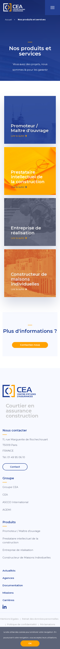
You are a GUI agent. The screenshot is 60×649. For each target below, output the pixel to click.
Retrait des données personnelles (40, 619)
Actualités (8, 570)
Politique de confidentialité (22, 624)
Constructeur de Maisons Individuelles (26, 557)
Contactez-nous (30, 344)
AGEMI (6, 509)
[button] (19, 136)
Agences (8, 578)
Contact (15, 466)
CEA (5, 494)
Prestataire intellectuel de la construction (27, 176)
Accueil (8, 19)
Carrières (8, 600)
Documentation (12, 585)
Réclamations (47, 624)
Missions (8, 592)
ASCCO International (15, 502)
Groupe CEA (10, 487)
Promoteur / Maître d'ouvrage (29, 128)
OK (30, 643)
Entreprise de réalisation (26, 230)
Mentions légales (9, 619)
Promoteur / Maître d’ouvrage (21, 531)
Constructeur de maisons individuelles (29, 279)
